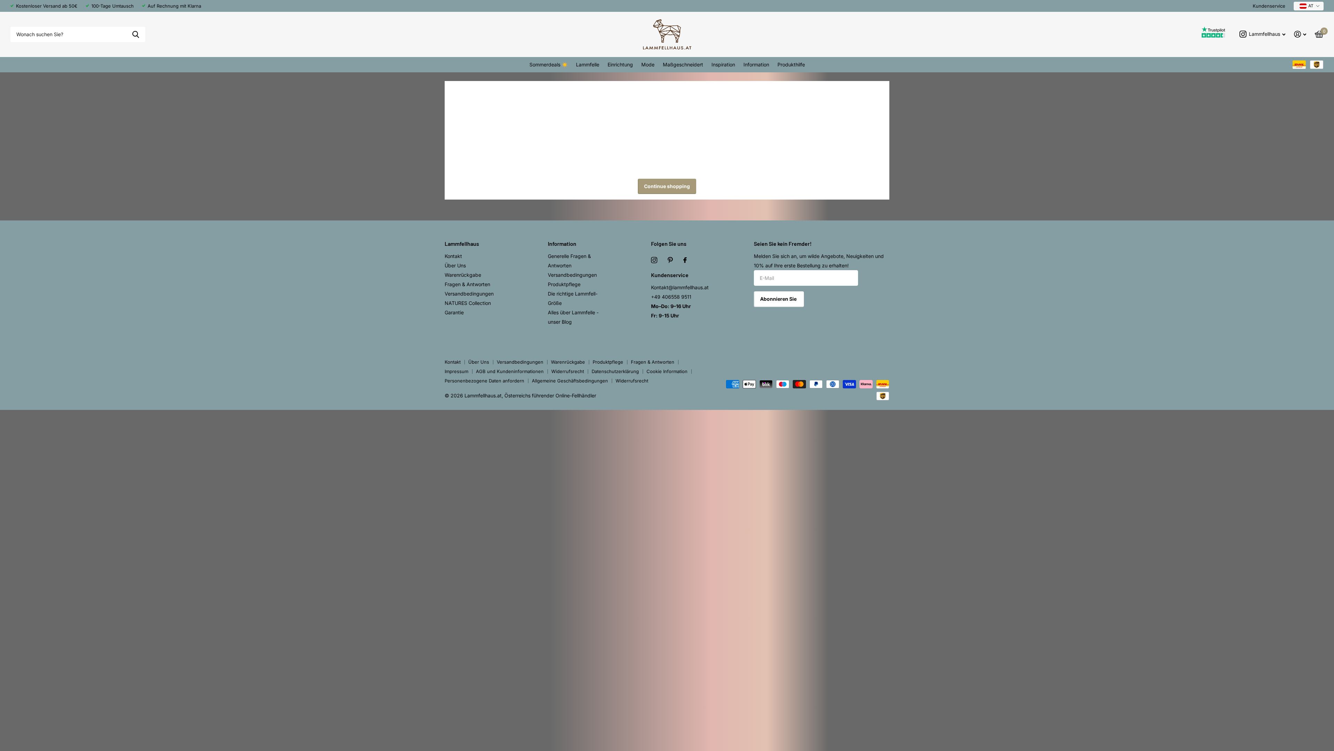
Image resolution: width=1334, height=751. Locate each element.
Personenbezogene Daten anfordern (484, 380)
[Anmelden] (1300, 34)
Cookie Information (667, 371)
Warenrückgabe (463, 275)
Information (756, 64)
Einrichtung (620, 64)
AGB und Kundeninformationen (510, 371)
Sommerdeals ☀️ (548, 64)
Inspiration (723, 64)
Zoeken (135, 34)
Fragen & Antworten (467, 284)
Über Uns (455, 265)
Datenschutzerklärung (615, 371)
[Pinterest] (670, 260)
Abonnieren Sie (779, 299)
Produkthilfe (791, 64)
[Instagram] (654, 260)
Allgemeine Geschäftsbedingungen (570, 380)
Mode (647, 64)
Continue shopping (667, 186)
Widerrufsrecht (567, 371)
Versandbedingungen (469, 294)
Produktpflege (564, 284)
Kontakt (453, 256)
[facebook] (685, 260)
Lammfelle (587, 64)
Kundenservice (1269, 6)
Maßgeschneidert (683, 64)
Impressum (456, 371)
